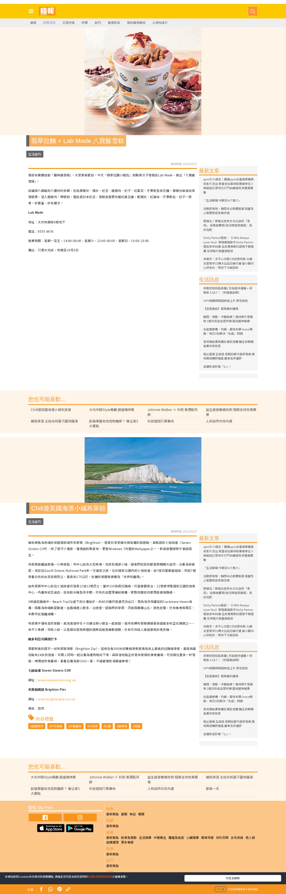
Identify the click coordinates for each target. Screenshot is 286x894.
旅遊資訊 (37, 726)
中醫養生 (160, 837)
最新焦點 (112, 814)
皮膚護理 (112, 842)
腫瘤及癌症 (176, 837)
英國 (137, 726)
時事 (85, 22)
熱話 (133, 814)
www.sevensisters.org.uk (57, 680)
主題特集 (68, 22)
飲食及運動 (129, 837)
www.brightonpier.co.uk (56, 699)
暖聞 (141, 814)
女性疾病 (237, 837)
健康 (33, 22)
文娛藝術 (76, 726)
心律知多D (160, 22)
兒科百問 (222, 837)
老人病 (250, 837)
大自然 (93, 726)
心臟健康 (192, 837)
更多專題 (127, 842)
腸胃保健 (207, 837)
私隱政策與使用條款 (100, 876)
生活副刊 (34, 154)
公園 (108, 726)
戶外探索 (56, 726)
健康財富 (114, 22)
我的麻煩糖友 (136, 22)
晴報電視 (49, 22)
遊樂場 (122, 726)
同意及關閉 (233, 878)
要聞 (124, 814)
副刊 (98, 22)
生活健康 (145, 837)
